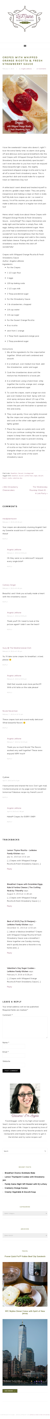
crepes (35, 476)
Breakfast (14, 473)
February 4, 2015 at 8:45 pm (12, 522)
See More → (10, 1391)
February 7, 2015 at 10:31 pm (13, 714)
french (5, 478)
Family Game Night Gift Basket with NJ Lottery (26, 1184)
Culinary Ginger (9, 585)
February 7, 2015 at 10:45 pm (17, 742)
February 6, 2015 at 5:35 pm (12, 651)
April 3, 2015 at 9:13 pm (11, 780)
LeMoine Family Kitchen (25, 21)
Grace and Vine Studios (40, 1414)
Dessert (20, 473)
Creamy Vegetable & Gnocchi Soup (20, 1192)
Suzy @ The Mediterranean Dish (17, 648)
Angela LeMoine (14, 549)
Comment (8, 1015)
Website (6, 1061)
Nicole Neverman (10, 711)
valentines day (17, 478)
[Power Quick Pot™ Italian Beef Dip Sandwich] (25, 1285)
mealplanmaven (10, 519)
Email (6, 1052)
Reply (5, 539)
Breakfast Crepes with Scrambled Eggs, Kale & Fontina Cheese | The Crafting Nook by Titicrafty (25, 887)
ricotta (10, 478)
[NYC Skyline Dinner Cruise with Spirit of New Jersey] (25, 1353)
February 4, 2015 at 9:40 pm (12, 588)
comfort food (29, 476)
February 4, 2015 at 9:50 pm (17, 553)
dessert (40, 476)
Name (6, 1042)
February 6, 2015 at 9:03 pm (17, 679)
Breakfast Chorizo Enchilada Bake (20, 1173)
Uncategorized (28, 473)
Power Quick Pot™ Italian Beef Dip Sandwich (25, 1256)
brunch (21, 476)
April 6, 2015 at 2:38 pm (15, 811)
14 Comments (41, 69)
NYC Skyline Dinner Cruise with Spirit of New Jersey (25, 1312)
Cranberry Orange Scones (16, 1188)
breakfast (15, 476)
